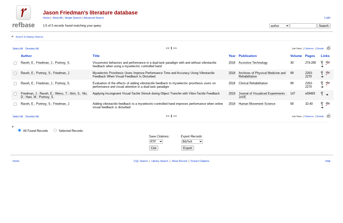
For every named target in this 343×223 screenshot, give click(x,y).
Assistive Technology (253, 62)
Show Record (179, 161)
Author (26, 56)
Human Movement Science (257, 103)
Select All (18, 48)
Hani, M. (31, 97)
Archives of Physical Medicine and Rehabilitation (262, 74)
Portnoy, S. (62, 62)
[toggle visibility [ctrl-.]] (13, 127)
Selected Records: (71, 130)
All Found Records (35, 130)
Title (96, 56)
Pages (310, 56)
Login (327, 17)
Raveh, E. (27, 62)
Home (46, 17)
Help (327, 161)
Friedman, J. (44, 62)
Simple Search (73, 17)
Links (325, 56)
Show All (57, 17)
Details (320, 48)
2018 (232, 62)
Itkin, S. (75, 93)
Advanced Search (94, 17)
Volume (296, 56)
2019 (232, 93)
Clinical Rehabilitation (253, 83)
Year (232, 56)
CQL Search (141, 161)
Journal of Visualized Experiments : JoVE (263, 95)
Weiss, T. (61, 93)
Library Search (159, 161)
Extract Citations (200, 161)
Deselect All (31, 48)
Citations (309, 48)
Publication (248, 56)
